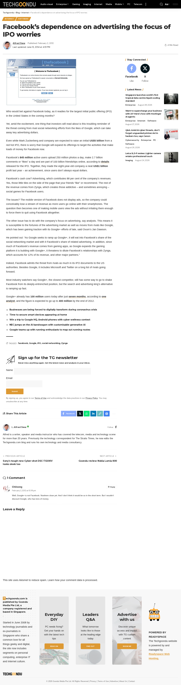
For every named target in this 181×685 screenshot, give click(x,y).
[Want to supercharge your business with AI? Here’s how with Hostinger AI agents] (171, 114)
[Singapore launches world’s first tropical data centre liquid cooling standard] (171, 99)
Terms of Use (41, 398)
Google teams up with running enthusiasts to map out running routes (49, 329)
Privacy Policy (92, 398)
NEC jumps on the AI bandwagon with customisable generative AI (48, 324)
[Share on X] (80, 413)
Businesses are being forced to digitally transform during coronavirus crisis (53, 309)
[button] (146, 4)
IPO (39, 343)
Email (9, 378)
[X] (145, 73)
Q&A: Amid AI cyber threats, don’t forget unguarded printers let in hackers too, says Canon (142, 133)
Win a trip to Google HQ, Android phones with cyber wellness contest (49, 319)
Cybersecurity (132, 140)
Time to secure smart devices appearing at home (38, 314)
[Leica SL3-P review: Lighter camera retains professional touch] (171, 157)
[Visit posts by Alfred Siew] (6, 427)
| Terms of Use (103, 681)
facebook (23, 343)
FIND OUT (90, 646)
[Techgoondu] (19, 4)
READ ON (54, 646)
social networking (51, 343)
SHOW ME (127, 646)
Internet (9, 19)
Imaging (129, 160)
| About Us (123, 681)
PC (154, 140)
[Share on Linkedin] (93, 413)
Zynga (64, 343)
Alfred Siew (19, 43)
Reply (112, 487)
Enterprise (130, 105)
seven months (77, 296)
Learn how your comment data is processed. (73, 580)
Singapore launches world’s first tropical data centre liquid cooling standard (142, 98)
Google (32, 343)
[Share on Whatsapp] (87, 413)
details (105, 161)
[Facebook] (116, 427)
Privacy (93, 681)
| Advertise (113, 681)
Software (23, 19)
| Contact (131, 681)
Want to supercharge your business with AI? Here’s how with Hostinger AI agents (143, 114)
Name (9, 370)
